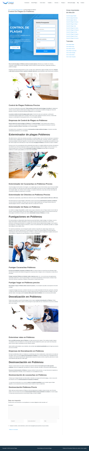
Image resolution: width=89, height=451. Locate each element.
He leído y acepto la (45, 48)
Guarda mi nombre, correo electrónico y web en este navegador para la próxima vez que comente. (29, 425)
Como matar (42, 2)
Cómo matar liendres (70, 54)
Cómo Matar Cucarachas (71, 50)
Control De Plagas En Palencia (72, 30)
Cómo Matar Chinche (70, 48)
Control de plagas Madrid (71, 15)
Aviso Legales (84, 448)
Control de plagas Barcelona (71, 17)
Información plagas (71, 2)
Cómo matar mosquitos (71, 56)
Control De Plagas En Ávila (71, 32)
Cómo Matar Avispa (70, 46)
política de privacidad (49, 48)
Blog (78, 2)
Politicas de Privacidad (67, 448)
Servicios (56, 2)
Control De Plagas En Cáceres (72, 38)
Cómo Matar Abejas (70, 44)
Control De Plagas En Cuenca (72, 28)
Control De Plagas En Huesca (72, 21)
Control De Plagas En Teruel (71, 36)
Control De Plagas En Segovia (72, 34)
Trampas (63, 2)
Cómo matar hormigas (70, 52)
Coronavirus (26, 2)
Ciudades (50, 2)
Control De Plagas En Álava (71, 23)
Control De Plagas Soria (71, 26)
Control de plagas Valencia (71, 19)
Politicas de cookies (76, 448)
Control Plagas (34, 2)
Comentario (10, 405)
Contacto (82, 2)
